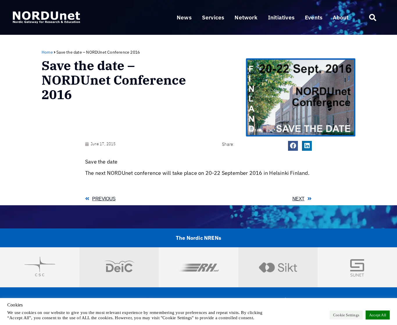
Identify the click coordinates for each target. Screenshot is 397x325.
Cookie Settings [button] (346, 315)
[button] (213, 17)
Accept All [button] (377, 315)
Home (47, 52)
